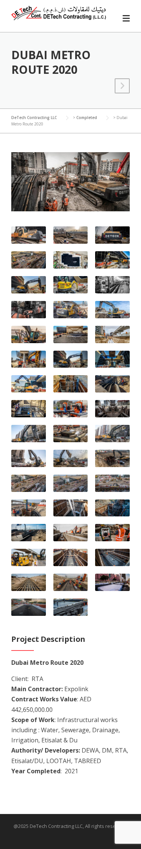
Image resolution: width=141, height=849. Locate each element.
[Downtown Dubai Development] (122, 86)
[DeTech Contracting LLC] (58, 12)
